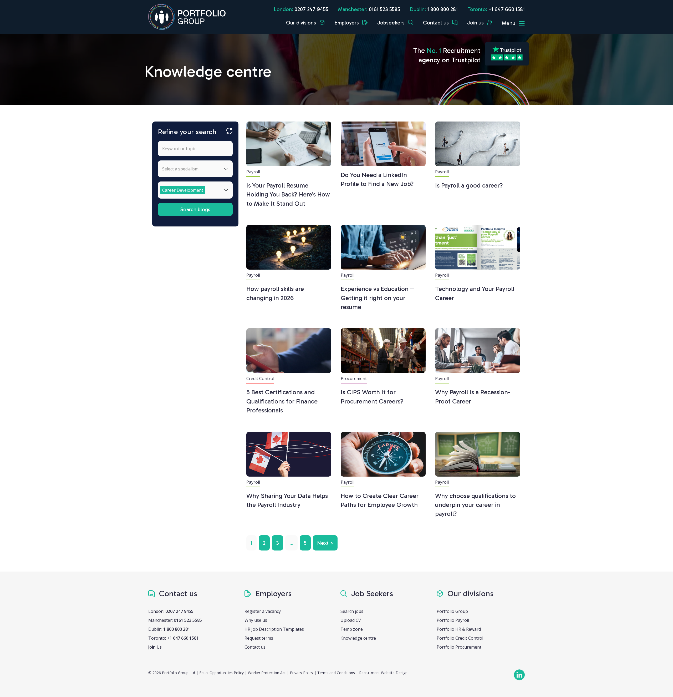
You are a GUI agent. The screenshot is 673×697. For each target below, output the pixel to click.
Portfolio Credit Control (460, 638)
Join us (476, 22)
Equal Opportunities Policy (221, 672)
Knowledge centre (358, 638)
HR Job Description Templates (274, 629)
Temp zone (351, 629)
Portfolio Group (452, 611)
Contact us (436, 22)
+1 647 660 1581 (506, 9)
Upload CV (350, 620)
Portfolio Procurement (459, 647)
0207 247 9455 (311, 9)
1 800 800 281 (442, 9)
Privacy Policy (301, 672)
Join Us (155, 647)
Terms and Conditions (336, 672)
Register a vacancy (262, 611)
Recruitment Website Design (383, 672)
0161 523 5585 (384, 9)
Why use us (255, 620)
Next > (325, 543)
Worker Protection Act (267, 672)
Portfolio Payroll (453, 620)
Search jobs (351, 611)
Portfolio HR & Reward (459, 629)
